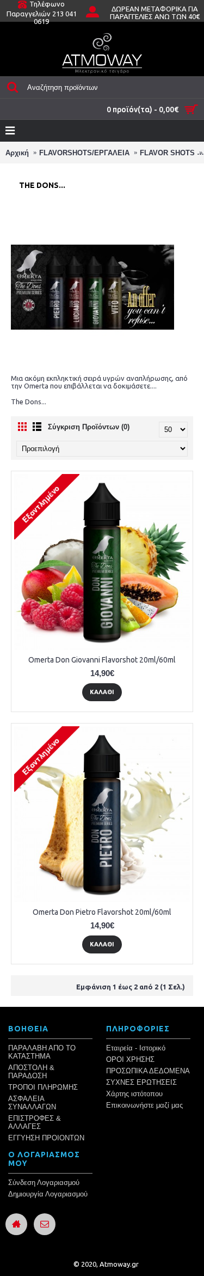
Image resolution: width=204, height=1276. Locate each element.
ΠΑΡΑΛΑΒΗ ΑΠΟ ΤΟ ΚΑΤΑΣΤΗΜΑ (42, 1052)
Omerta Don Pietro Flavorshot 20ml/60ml (102, 912)
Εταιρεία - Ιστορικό (135, 1048)
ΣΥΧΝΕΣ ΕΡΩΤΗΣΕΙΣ (141, 1082)
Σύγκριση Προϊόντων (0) (88, 427)
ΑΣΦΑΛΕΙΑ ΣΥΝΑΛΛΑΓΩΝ (32, 1103)
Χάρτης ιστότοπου (134, 1094)
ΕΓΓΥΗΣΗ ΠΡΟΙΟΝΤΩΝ (46, 1138)
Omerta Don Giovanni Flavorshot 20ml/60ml (102, 659)
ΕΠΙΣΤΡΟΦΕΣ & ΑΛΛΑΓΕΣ (34, 1122)
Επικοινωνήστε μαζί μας (144, 1105)
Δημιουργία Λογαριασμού (48, 1194)
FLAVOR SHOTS (167, 153)
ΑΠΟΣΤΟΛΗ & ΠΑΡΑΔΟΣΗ (31, 1072)
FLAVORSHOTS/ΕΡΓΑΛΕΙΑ (84, 153)
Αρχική (17, 153)
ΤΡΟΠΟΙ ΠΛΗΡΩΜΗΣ (43, 1087)
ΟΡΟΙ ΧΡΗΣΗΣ (130, 1059)
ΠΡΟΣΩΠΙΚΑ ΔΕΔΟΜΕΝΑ (148, 1071)
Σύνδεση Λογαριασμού (43, 1182)
